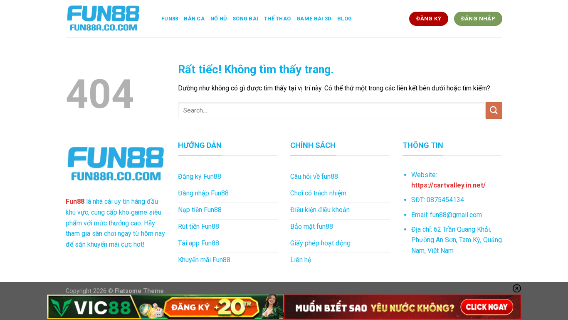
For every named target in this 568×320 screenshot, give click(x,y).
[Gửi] (494, 110)
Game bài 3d (313, 18)
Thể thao (277, 18)
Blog (344, 18)
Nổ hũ (218, 18)
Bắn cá (194, 18)
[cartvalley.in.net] (107, 19)
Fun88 (169, 18)
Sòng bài (245, 18)
